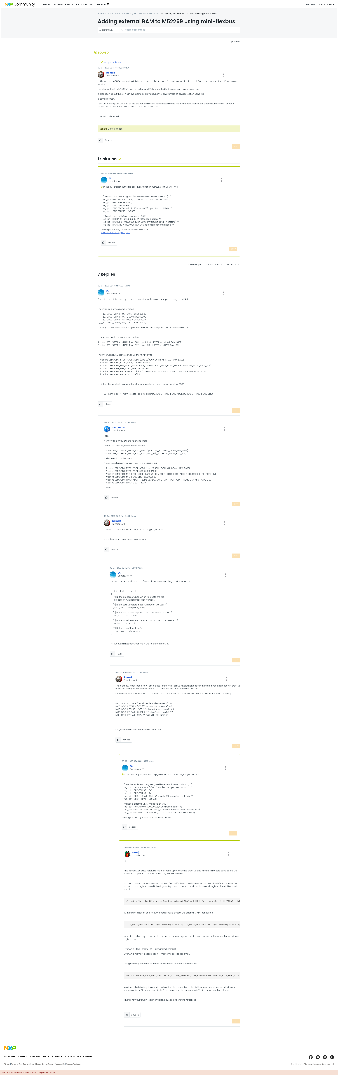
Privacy (7, 1064)
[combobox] (179, 30)
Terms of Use (16, 1064)
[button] (223, 74)
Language (310, 4)
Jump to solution (112, 62)
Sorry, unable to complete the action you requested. (29, 1072)
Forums (46, 4)
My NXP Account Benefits (78, 1056)
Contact (57, 1056)
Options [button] (234, 41)
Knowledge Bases (63, 4)
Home (101, 13)
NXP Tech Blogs (84, 4)
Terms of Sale (28, 1064)
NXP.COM (101, 4)
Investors (35, 1056)
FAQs (322, 4)
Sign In (331, 4)
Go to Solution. (115, 128)
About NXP (9, 1056)
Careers (22, 1056)
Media (46, 1056)
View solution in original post (115, 232)
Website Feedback (73, 1064)
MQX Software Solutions (119, 13)
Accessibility (60, 1064)
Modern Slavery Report (44, 1064)
